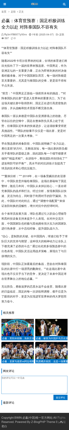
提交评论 (60, 397)
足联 (13, 11)
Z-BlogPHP (38, 422)
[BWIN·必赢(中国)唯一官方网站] (35, 6)
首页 (3, 11)
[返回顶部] (61, 421)
